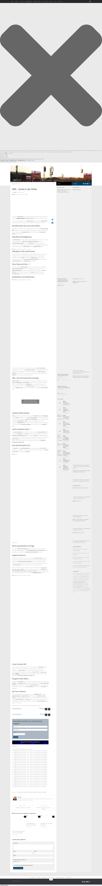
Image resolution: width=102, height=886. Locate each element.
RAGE (78, 589)
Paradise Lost (34, 792)
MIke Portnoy (79, 584)
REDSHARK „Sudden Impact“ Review (66, 410)
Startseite (32, 877)
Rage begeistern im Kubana (78, 278)
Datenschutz (9, 161)
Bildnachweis (68, 877)
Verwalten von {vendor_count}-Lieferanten (23, 159)
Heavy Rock (74, 579)
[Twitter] (85, 183)
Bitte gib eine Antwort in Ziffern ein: (19, 859)
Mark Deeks (30, 792)
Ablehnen (6, 160)
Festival (74, 578)
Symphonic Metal (77, 590)
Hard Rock (81, 578)
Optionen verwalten (4, 159)
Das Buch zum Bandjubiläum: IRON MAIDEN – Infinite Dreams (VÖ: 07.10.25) (81, 497)
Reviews (16, 1)
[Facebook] (83, 183)
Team (55, 1)
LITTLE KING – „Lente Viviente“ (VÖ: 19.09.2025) (66, 438)
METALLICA (75, 584)
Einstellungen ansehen (13, 160)
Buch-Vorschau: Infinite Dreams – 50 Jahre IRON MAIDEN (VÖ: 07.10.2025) (81, 541)
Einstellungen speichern (21, 160)
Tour (87, 590)
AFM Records (77, 573)
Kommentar (15, 843)
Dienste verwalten (11, 159)
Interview (82, 579)
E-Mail (14, 732)
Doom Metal (78, 576)
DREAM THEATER (84, 576)
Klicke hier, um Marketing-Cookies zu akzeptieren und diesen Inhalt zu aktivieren (30, 401)
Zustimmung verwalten (4, 885)
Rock (74, 590)
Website (14, 855)
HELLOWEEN (78, 579)
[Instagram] (89, 183)
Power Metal (85, 585)
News (12, 1)
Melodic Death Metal (79, 581)
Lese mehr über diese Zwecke (37, 159)
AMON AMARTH (81, 573)
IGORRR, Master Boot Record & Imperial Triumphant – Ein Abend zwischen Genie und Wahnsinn (81, 466)
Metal (85, 581)
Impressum (14, 161)
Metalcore (86, 582)
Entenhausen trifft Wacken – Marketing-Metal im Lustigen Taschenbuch (82, 529)
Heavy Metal (86, 578)
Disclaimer (39, 877)
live (73, 581)
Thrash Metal (83, 590)
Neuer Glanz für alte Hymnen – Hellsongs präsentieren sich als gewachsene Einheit (81, 480)
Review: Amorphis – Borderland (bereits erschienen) (66, 454)
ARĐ (18, 792)
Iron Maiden (86, 579)
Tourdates (22, 1)
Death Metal (80, 575)
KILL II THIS (25, 792)
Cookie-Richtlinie (3, 161)
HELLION (15, 192)
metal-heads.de (78, 582)
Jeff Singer (21, 792)
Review (88, 589)
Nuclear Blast (79, 586)
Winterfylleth (44, 792)
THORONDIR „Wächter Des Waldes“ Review (66, 468)
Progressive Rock (85, 587)
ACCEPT (74, 573)
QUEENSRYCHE (75, 589)
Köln (89, 579)
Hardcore (77, 578)
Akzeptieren (2, 160)
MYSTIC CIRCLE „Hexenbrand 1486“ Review (66, 424)
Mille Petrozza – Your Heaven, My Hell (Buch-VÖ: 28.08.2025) (80, 516)
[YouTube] (87, 183)
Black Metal (86, 573)
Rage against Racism (82, 589)
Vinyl (73, 592)
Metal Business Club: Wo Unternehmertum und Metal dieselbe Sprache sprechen (62, 280)
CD (76, 574)
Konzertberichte (28, 1)
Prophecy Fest (20, 218)
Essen (88, 576)
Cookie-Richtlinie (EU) (60, 877)
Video (89, 590)
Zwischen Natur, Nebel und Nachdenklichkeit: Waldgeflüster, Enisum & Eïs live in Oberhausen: (81, 372)
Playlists (50, 1)
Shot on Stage (45, 1)
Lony (75, 553)
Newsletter (60, 1)
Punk (89, 587)
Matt (74, 557)
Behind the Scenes (37, 1)
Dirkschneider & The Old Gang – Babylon (66, 446)
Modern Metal (84, 584)
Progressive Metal (77, 587)
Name (14, 851)
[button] (51, 75)
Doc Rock (75, 549)
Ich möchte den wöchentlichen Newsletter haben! (23, 865)
